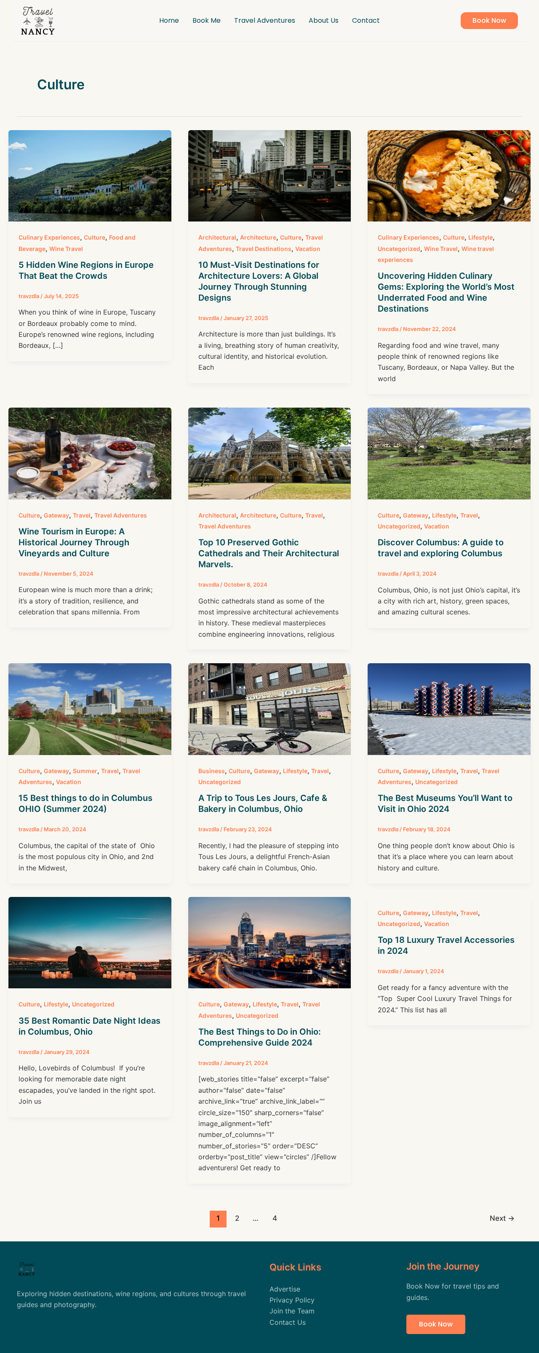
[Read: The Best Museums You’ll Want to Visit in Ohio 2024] (449, 708)
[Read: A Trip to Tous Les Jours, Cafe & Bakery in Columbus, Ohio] (269, 708)
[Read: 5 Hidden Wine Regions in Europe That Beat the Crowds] (89, 175)
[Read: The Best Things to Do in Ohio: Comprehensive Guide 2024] (269, 942)
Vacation (307, 248)
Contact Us (288, 1322)
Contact (366, 20)
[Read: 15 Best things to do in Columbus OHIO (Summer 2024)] (89, 708)
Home (169, 20)
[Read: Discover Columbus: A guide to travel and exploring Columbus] (449, 452)
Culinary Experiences (49, 237)
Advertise (285, 1289)
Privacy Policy (292, 1300)
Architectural (217, 237)
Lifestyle (480, 237)
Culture (94, 237)
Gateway (56, 515)
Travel (82, 515)
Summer (85, 770)
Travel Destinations (263, 248)
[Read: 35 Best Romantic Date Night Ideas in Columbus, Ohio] (89, 942)
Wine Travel (66, 248)
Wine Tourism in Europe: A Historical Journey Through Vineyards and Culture (74, 542)
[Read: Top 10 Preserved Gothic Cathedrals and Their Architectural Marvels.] (269, 452)
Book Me (206, 20)
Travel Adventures (264, 20)
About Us (324, 20)
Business (211, 770)
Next (502, 1218)
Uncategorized (399, 248)
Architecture (258, 237)
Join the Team (292, 1311)
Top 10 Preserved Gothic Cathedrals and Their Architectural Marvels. (268, 553)
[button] (489, 20)
